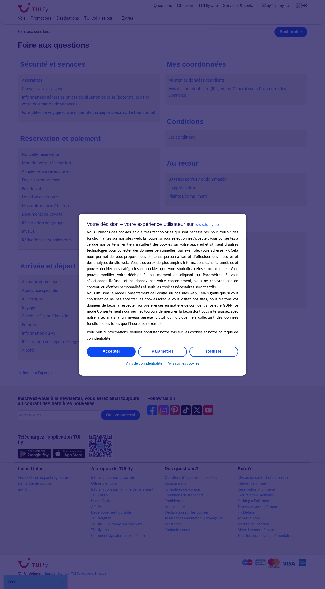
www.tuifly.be (207, 224)
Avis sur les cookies (183, 364)
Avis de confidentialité (144, 364)
